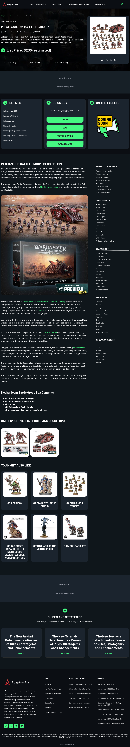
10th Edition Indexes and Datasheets (111, 698)
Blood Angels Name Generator (80, 693)
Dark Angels (100, 210)
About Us (48, 684)
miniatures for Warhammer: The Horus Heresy (44, 301)
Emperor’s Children (103, 265)
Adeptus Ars (4, 16)
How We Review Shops (53, 689)
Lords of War (100, 359)
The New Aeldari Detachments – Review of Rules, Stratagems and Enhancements (21, 642)
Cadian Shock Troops (74, 504)
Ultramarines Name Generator (79, 689)
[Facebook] (22, 726)
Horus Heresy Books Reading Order (110, 714)
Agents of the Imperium (104, 171)
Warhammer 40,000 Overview (108, 689)
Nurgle (98, 274)
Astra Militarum (101, 183)
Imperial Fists (101, 220)
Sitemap (48, 707)
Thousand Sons (101, 280)
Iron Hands (100, 223)
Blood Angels (101, 207)
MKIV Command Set (75, 545)
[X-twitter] (11, 726)
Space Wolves (101, 232)
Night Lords (100, 271)
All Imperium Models (103, 192)
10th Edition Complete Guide (108, 693)
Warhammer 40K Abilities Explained (110, 719)
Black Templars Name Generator (80, 684)
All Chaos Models (102, 290)
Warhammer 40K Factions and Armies (111, 709)
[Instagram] (6, 726)
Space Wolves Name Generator (80, 707)
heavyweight (79, 347)
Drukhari (99, 302)
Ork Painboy (14, 503)
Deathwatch (100, 213)
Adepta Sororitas (102, 174)
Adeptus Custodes (102, 177)
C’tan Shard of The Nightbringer (44, 547)
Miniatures (13, 16)
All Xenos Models (102, 332)
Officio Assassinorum (103, 189)
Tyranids (99, 326)
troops (41, 310)
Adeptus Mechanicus (103, 180)
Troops (98, 350)
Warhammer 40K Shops (79, 4)
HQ (97, 344)
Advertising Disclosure (53, 693)
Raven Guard (100, 226)
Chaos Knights (101, 256)
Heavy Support (101, 353)
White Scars (100, 238)
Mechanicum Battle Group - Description (31, 164)
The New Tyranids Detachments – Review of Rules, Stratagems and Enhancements (65, 642)
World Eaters (100, 287)
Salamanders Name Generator (79, 698)
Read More (21, 654)
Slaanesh (99, 277)
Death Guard (100, 262)
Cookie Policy (49, 703)
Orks (97, 320)
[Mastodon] (16, 726)
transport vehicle (49, 332)
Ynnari (98, 329)
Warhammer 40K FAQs (106, 684)
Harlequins (100, 308)
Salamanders (100, 229)
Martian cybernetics (49, 187)
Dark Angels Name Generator (79, 703)
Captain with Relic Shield (44, 504)
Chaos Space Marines (103, 259)
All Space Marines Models (105, 241)
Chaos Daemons (102, 253)
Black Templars (101, 204)
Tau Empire (100, 323)
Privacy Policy (50, 698)
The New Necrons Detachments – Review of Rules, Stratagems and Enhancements (108, 642)
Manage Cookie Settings (53, 712)
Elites (98, 347)
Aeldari (98, 305)
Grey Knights (100, 217)
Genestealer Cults (102, 311)
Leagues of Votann (102, 314)
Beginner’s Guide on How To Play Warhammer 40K (109, 704)
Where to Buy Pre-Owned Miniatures (111, 723)
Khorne (98, 268)
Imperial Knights (102, 186)
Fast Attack (100, 356)
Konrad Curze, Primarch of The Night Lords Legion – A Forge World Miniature (15, 551)
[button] (122, 4)
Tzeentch (99, 283)
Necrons (99, 317)
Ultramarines (100, 235)
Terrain (98, 362)
